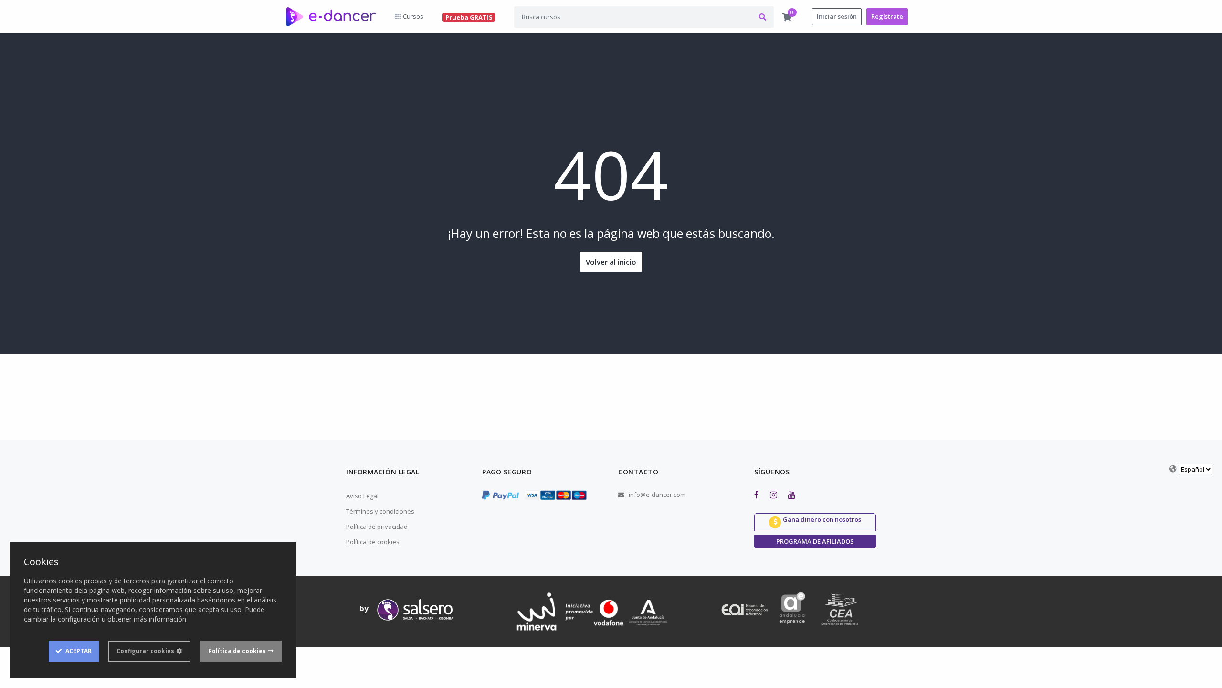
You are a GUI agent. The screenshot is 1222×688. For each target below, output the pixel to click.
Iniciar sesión (837, 16)
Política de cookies (373, 542)
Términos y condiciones (380, 511)
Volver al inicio (611, 262)
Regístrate (887, 16)
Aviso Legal (362, 496)
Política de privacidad (377, 526)
